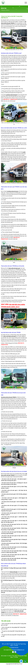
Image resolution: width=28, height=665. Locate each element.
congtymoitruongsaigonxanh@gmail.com (14, 649)
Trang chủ (3, 10)
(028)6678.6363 (14, 647)
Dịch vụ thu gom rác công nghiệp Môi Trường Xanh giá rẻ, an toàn (13, 628)
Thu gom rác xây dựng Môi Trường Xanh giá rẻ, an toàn (13, 631)
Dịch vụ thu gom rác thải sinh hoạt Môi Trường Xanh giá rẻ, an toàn (13, 624)
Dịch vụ (7, 10)
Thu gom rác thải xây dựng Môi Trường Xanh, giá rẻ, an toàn (13, 635)
